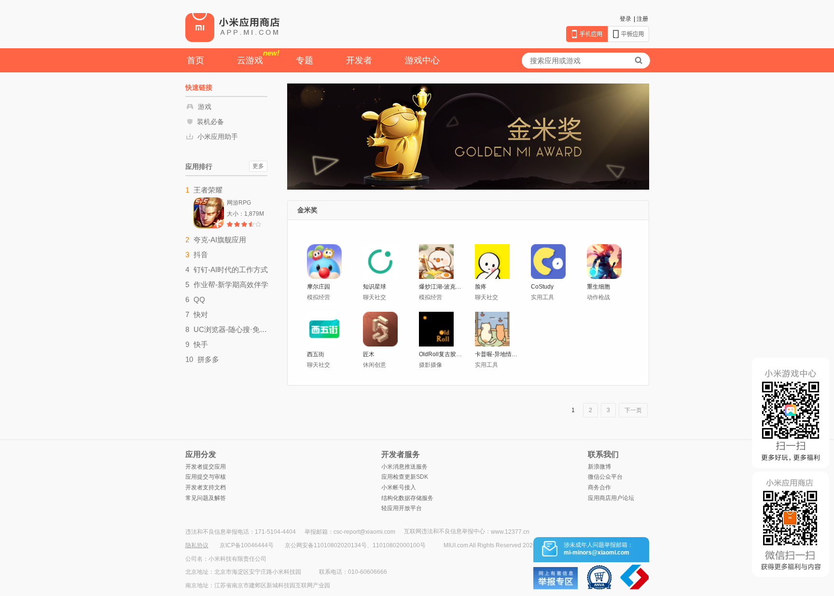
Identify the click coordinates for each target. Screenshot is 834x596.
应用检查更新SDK (404, 476)
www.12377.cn (510, 531)
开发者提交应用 (205, 466)
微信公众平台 (605, 476)
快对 (201, 314)
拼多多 (208, 359)
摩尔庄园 (318, 286)
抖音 (201, 254)
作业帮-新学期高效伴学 (231, 284)
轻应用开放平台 (401, 508)
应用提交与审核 (205, 476)
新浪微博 (599, 466)
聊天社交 (374, 297)
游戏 (204, 107)
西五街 (315, 354)
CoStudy (542, 286)
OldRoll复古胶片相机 (441, 354)
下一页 (633, 410)
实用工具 (542, 297)
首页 (195, 60)
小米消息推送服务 (404, 466)
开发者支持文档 (205, 487)
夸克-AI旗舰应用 (220, 240)
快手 (201, 344)
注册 (642, 18)
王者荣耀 (208, 190)
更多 (258, 166)
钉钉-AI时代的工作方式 (231, 269)
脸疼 (480, 286)
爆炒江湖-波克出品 (441, 286)
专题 (304, 60)
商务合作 (599, 487)
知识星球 (374, 286)
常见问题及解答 (205, 498)
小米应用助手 (217, 136)
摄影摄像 (430, 364)
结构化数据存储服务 (407, 498)
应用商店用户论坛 (611, 498)
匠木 (369, 354)
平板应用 (628, 34)
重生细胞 (598, 286)
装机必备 (210, 121)
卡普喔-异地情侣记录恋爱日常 (497, 354)
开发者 (359, 60)
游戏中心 (422, 60)
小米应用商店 (232, 27)
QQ (199, 299)
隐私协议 (196, 545)
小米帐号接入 (398, 487)
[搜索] (638, 61)
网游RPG (239, 202)
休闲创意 (374, 364)
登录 (625, 18)
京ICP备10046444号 (247, 545)
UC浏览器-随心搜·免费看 (231, 329)
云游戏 (258, 57)
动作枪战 (598, 297)
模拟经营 (318, 297)
